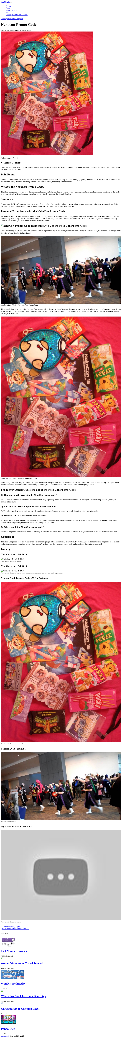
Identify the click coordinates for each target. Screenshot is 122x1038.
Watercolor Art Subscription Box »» (15, 929)
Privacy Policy (11, 10)
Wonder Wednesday (13, 983)
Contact (9, 6)
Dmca (8, 8)
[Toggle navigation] (11, 2)
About (8, 12)
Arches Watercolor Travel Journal (22, 963)
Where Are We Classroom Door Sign (23, 996)
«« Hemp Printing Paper (11, 926)
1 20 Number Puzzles (14, 951)
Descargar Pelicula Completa (17, 15)
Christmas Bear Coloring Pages (20, 1008)
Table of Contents (11, 162)
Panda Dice (8, 1028)
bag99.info (5, 1036)
